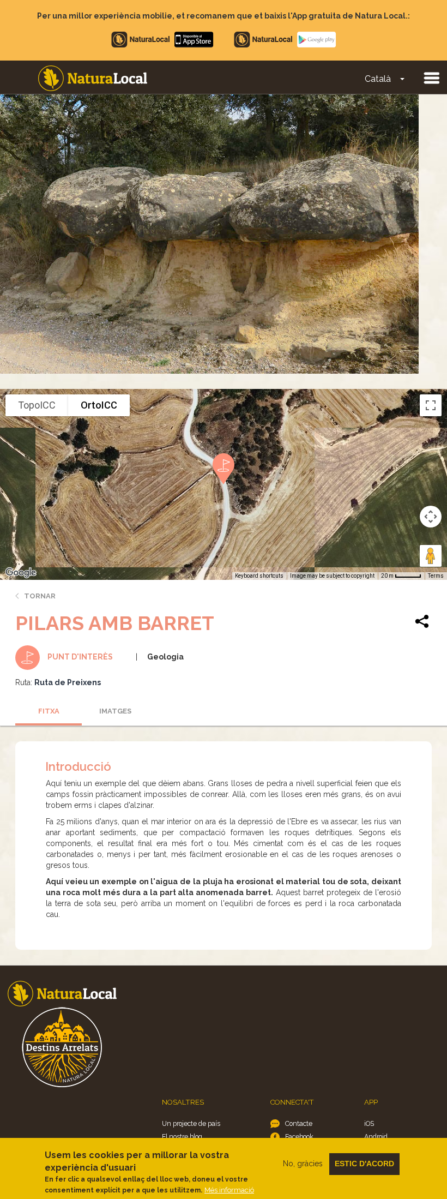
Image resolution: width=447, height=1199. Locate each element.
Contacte (298, 1123)
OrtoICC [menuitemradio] (99, 405)
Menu (431, 77)
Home (92, 78)
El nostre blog (182, 1136)
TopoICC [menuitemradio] (37, 405)
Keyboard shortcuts (259, 576)
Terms (436, 576)
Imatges (115, 711)
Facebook (299, 1136)
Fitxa (48, 711)
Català (378, 79)
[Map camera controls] (431, 516)
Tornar (40, 596)
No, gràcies (303, 1163)
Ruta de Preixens (67, 682)
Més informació (229, 1190)
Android (376, 1136)
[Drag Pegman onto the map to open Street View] (431, 556)
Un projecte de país (191, 1123)
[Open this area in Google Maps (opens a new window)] (21, 573)
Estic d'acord (364, 1163)
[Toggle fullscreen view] (431, 405)
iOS (369, 1123)
